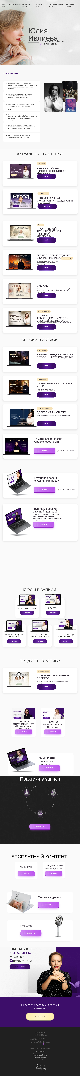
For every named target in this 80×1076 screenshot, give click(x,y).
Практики (18, 4)
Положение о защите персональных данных (40, 1058)
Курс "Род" (53, 608)
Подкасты (26, 925)
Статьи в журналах (50, 897)
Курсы (11, 4)
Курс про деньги (27, 608)
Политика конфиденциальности (40, 1049)
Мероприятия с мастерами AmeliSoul (47, 761)
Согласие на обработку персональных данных (40, 1054)
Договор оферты (40, 1051)
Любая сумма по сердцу (23, 961)
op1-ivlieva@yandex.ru (43, 1044)
